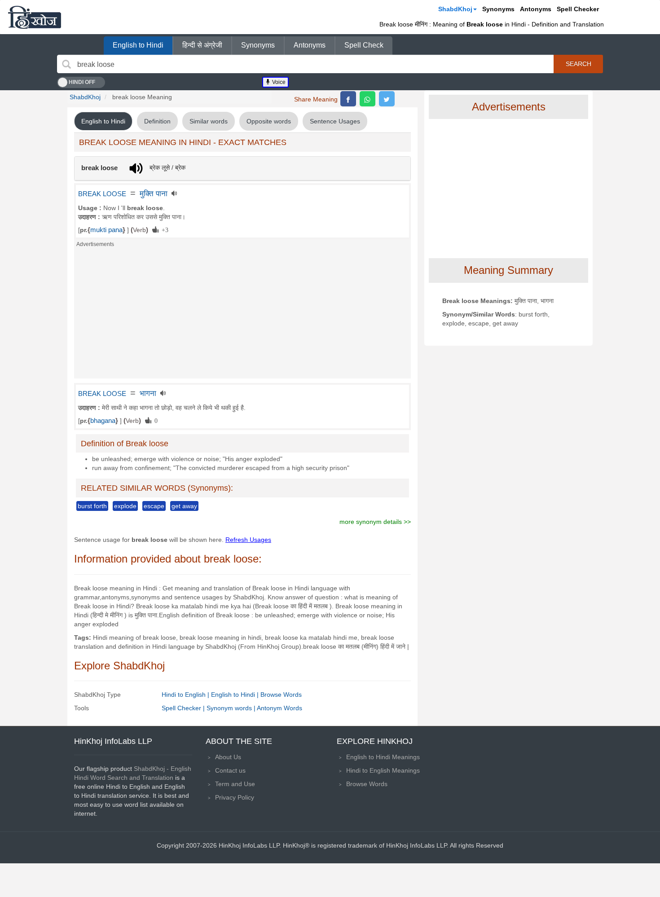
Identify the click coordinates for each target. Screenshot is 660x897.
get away (184, 506)
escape (154, 506)
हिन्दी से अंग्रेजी (202, 45)
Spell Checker (578, 9)
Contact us (230, 770)
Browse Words (281, 694)
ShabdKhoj (455, 9)
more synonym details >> (375, 521)
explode (125, 506)
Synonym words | (232, 708)
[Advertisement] (242, 315)
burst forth (92, 506)
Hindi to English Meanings (383, 770)
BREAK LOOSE (102, 194)
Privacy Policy (234, 797)
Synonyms (498, 9)
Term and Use (235, 783)
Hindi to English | (186, 694)
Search (578, 63)
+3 (163, 229)
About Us (228, 757)
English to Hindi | (235, 694)
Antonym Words (279, 708)
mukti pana (106, 230)
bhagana (102, 421)
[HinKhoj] (34, 17)
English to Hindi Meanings (383, 757)
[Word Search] (66, 64)
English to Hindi (138, 45)
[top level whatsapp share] (367, 98)
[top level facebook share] (348, 98)
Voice (278, 82)
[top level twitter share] (387, 98)
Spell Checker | (184, 708)
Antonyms (535, 9)
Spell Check (363, 45)
